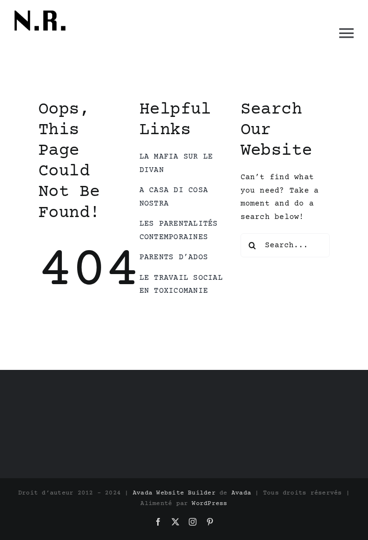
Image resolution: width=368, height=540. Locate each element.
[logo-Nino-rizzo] (40, 11)
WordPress (209, 503)
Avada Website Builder (174, 493)
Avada (241, 493)
